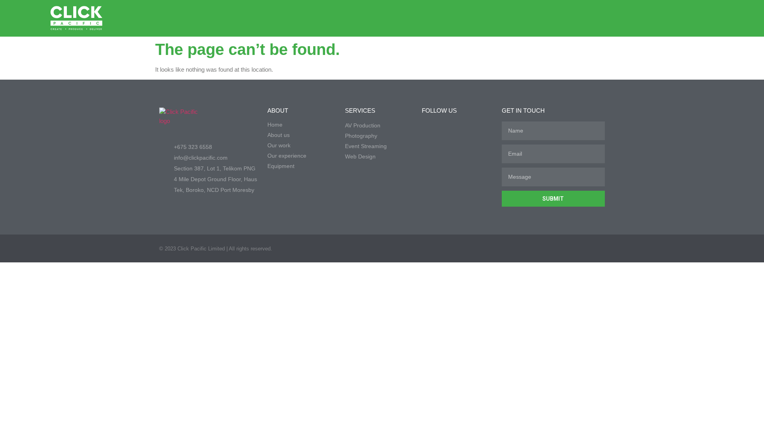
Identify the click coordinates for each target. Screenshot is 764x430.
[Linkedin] (669, 18)
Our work (278, 145)
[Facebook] (653, 18)
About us (278, 135)
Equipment (280, 166)
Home (275, 124)
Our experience (286, 155)
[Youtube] (685, 18)
